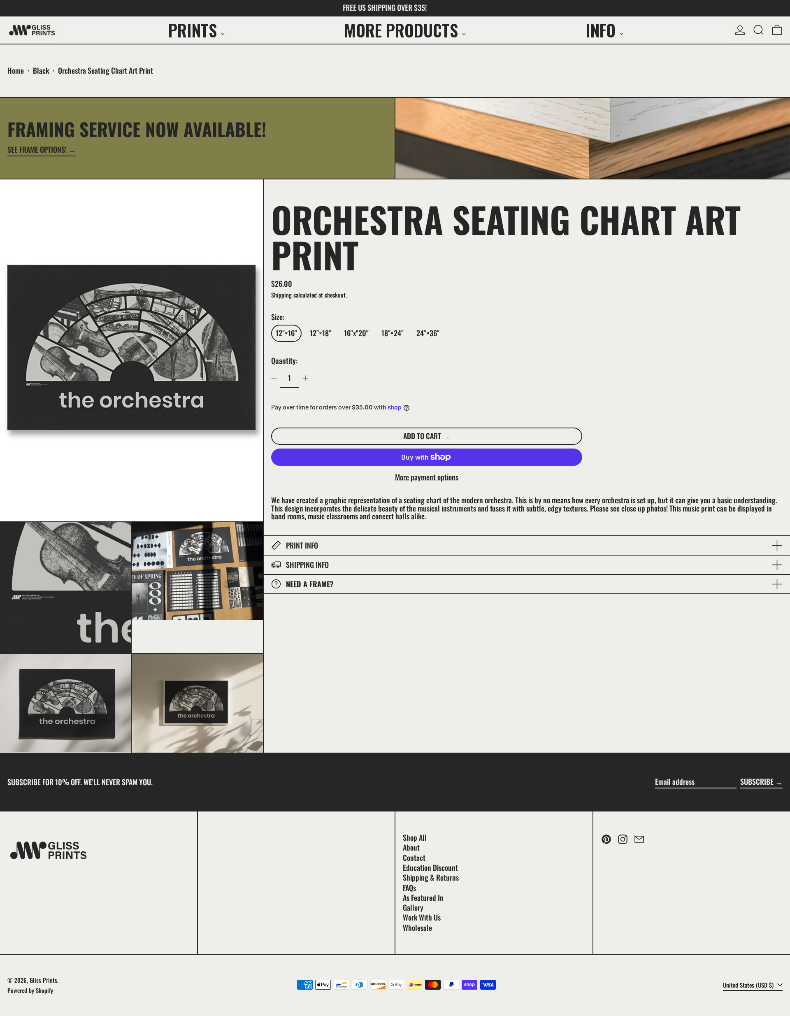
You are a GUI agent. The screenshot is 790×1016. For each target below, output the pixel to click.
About (411, 847)
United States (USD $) (749, 985)
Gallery (413, 907)
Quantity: (284, 360)
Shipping (281, 294)
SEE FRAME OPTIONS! (37, 150)
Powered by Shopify (30, 990)
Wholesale (417, 927)
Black (41, 70)
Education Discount (430, 867)
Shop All (415, 837)
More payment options (426, 477)
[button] (758, 30)
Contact (414, 857)
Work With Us (422, 917)
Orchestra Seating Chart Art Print (105, 70)
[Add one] (305, 378)
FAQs (409, 887)
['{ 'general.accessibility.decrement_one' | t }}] (274, 378)
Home (15, 70)
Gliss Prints (43, 980)
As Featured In (423, 897)
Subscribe (757, 781)
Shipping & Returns (431, 877)
